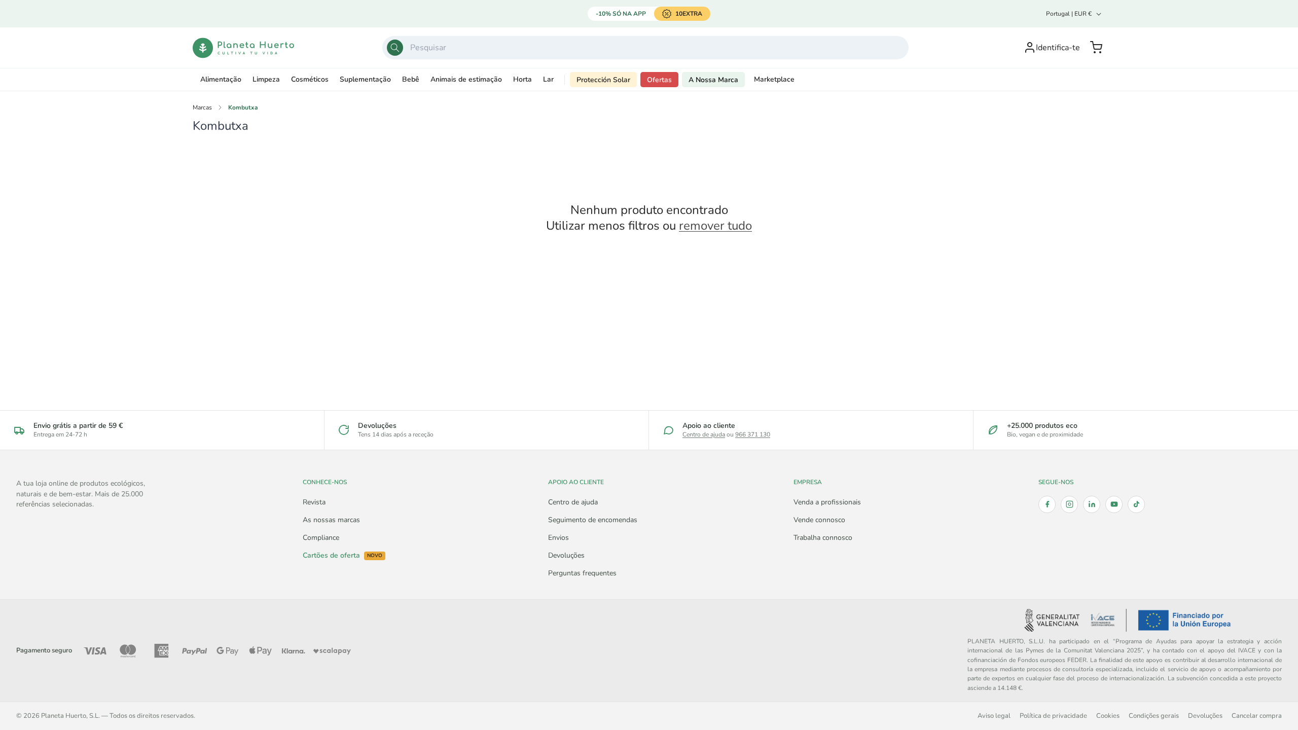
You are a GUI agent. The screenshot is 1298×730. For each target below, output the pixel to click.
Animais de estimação (466, 79)
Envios (558, 537)
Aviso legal (994, 715)
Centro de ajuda (703, 434)
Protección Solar (603, 80)
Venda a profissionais (827, 502)
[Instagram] (1069, 504)
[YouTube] (1114, 504)
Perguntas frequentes (582, 573)
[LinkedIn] (1091, 504)
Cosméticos (310, 79)
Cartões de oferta (342, 555)
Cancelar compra (1257, 715)
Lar (548, 79)
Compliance (321, 537)
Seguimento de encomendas (592, 520)
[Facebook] (1047, 504)
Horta (522, 79)
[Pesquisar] (395, 47)
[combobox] (645, 47)
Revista (314, 502)
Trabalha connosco (823, 537)
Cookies (1108, 715)
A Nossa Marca (713, 80)
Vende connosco (819, 520)
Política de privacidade (1053, 715)
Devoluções (566, 555)
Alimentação (220, 79)
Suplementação (365, 79)
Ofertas (659, 80)
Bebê (410, 79)
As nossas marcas (331, 520)
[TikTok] (1136, 504)
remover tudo (715, 226)
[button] (1096, 47)
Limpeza (266, 79)
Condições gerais (1154, 715)
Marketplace (774, 79)
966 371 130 (752, 434)
